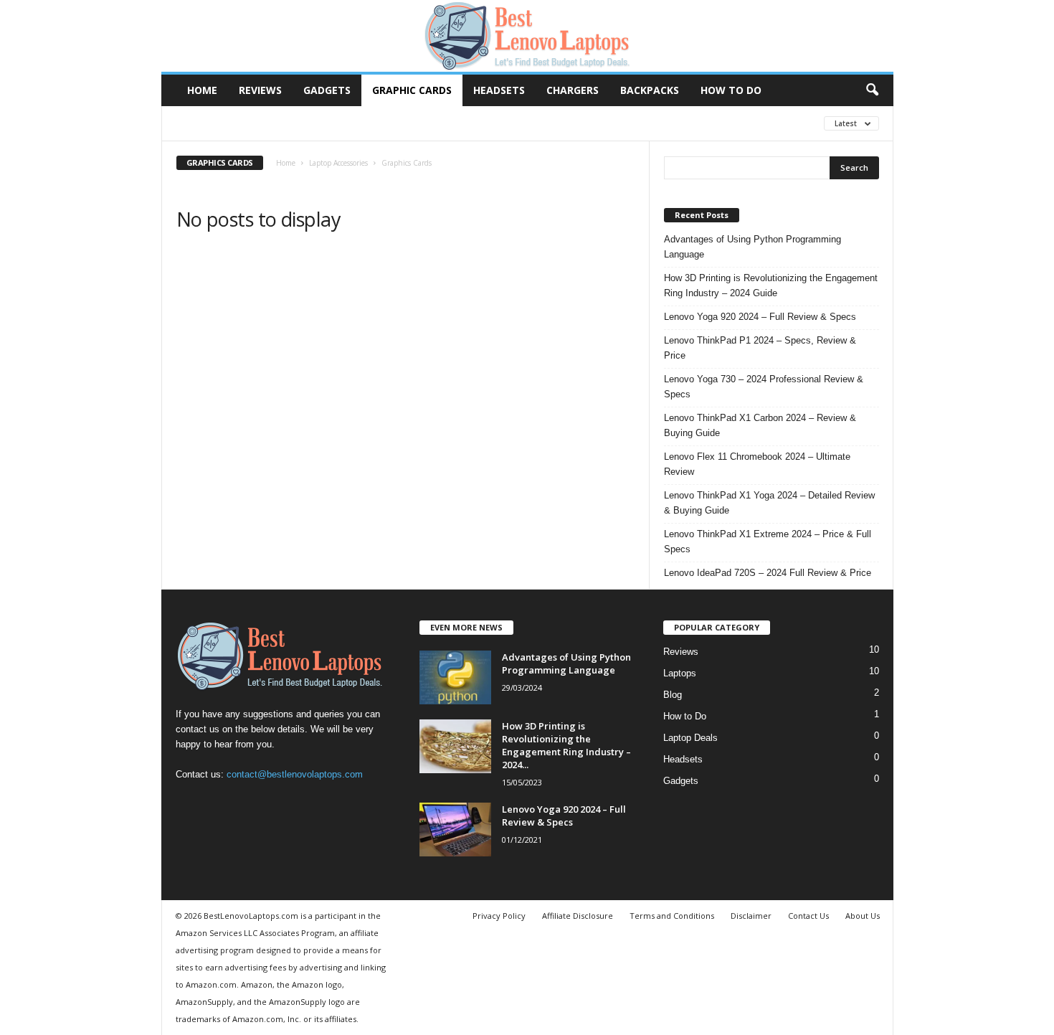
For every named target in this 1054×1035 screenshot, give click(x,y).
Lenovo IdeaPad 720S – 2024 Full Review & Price (767, 572)
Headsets (499, 90)
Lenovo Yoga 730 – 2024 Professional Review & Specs (763, 387)
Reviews (260, 90)
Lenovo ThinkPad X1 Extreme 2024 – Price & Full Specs (767, 541)
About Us (862, 915)
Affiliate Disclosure (577, 915)
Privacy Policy (499, 915)
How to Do (731, 90)
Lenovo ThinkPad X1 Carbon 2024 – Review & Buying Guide (760, 425)
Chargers (572, 90)
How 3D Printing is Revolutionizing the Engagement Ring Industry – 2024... (566, 745)
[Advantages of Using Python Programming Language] (455, 677)
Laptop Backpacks (434, 123)
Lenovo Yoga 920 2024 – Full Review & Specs (760, 316)
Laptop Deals (690, 737)
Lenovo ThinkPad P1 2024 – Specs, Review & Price (760, 348)
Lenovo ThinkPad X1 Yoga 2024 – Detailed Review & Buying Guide (769, 503)
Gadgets (327, 90)
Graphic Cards (412, 90)
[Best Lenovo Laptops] (527, 36)
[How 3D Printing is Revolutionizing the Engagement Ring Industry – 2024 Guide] (455, 746)
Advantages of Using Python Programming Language (752, 247)
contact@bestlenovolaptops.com (295, 774)
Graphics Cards (335, 123)
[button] (872, 90)
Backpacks (649, 90)
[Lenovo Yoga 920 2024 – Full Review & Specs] (455, 829)
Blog (672, 694)
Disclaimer (751, 915)
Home (202, 90)
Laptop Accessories (338, 163)
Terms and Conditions (672, 915)
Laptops (679, 673)
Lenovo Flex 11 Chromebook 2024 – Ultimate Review (757, 464)
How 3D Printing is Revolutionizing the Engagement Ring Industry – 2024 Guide (771, 285)
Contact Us (808, 915)
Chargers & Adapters (228, 123)
